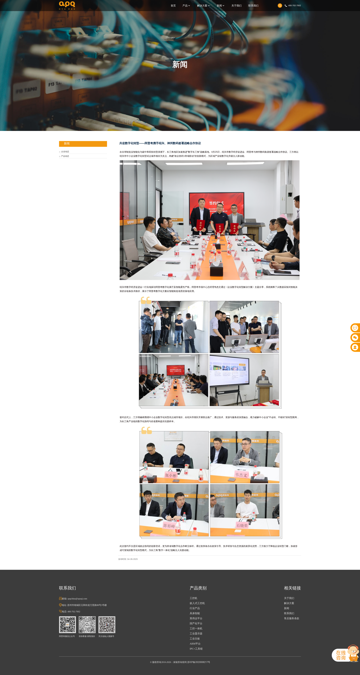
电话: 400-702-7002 (71, 611)
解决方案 (202, 5)
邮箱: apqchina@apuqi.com (74, 598)
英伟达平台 (196, 618)
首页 (173, 5)
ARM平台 (195, 643)
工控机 (193, 598)
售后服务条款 (291, 618)
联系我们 (253, 5)
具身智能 (195, 613)
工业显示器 (196, 633)
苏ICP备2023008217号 (198, 662)
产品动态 (65, 156)
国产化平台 (196, 623)
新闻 (219, 5)
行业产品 (195, 608)
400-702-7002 (294, 5)
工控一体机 (196, 628)
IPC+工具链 (196, 648)
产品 (185, 5)
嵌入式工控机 (197, 603)
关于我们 (236, 5)
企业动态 (65, 151)
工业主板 (195, 638)
